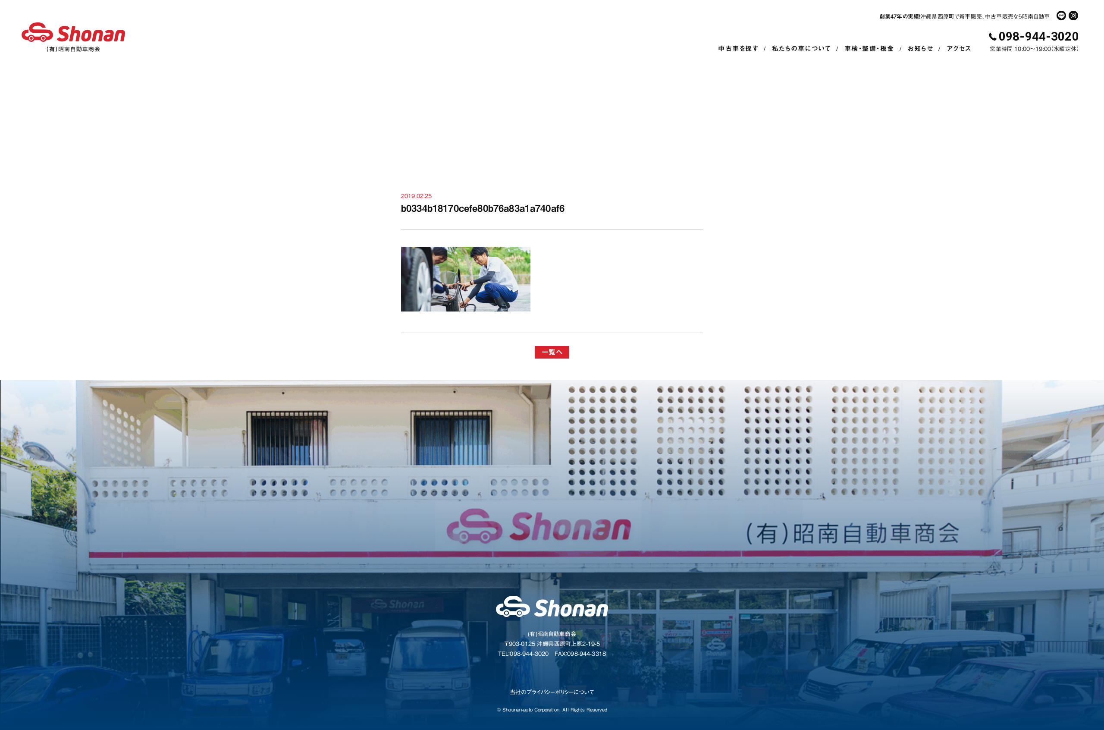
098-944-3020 (1039, 37)
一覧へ (552, 352)
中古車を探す (738, 48)
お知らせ (920, 48)
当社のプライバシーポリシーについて (552, 692)
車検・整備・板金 (869, 48)
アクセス (959, 48)
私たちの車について (801, 48)
